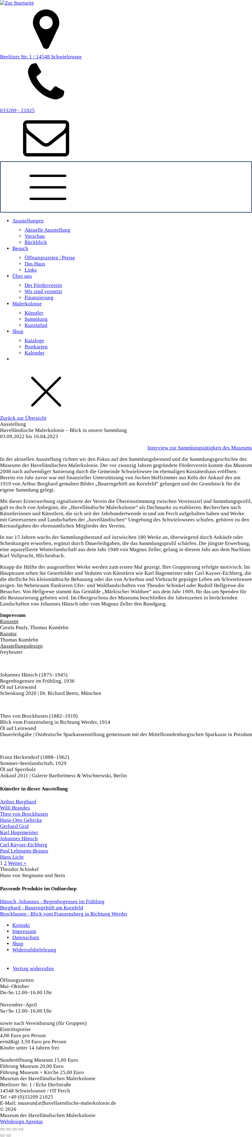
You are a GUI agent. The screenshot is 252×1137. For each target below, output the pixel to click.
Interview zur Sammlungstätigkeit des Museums (200, 448)
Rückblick (36, 242)
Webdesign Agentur (21, 1121)
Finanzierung (39, 297)
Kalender (35, 353)
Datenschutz (25, 937)
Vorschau (35, 236)
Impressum (24, 931)
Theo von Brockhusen (24, 814)
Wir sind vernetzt (43, 291)
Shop (17, 331)
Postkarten (36, 347)
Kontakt (21, 925)
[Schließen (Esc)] (20, 1129)
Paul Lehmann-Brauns (24, 851)
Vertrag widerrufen (33, 968)
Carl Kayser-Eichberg (23, 845)
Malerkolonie (27, 304)
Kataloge (34, 340)
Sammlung (36, 319)
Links (31, 270)
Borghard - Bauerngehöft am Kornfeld (41, 908)
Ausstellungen (28, 221)
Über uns (22, 276)
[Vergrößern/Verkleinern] (2, 1129)
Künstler (34, 313)
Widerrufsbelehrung (34, 950)
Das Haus (35, 264)
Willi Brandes (15, 808)
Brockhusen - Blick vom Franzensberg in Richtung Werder (64, 914)
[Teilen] (14, 1129)
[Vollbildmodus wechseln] (8, 1129)
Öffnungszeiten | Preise (50, 258)
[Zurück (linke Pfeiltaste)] (2, 1135)
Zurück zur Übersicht (23, 418)
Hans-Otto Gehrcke (21, 820)
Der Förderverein (43, 285)
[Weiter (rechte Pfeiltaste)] (8, 1135)
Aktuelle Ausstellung (47, 230)
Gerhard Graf (14, 826)
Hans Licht (12, 857)
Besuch (20, 248)
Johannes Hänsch (19, 838)
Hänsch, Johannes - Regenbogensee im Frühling (52, 901)
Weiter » (17, 863)
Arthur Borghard (18, 802)
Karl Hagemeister (19, 832)
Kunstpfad (36, 325)
